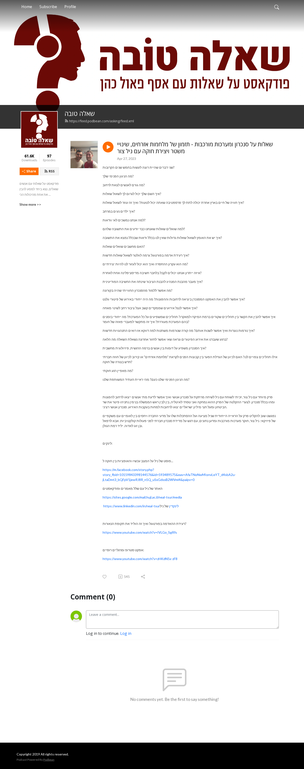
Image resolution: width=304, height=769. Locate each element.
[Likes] (105, 576)
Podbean (48, 759)
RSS (52, 171)
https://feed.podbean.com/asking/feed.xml (101, 121)
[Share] (143, 576)
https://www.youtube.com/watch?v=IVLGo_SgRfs (140, 532)
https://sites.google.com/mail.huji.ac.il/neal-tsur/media (142, 497)
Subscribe (48, 6)
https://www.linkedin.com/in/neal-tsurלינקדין (141, 506)
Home (26, 6)
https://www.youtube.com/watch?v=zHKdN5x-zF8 (140, 559)
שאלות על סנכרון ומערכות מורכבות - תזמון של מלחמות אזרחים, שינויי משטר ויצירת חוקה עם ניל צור (195, 148)
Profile (70, 6)
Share (31, 171)
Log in (125, 633)
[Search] (276, 6)
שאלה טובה (80, 113)
